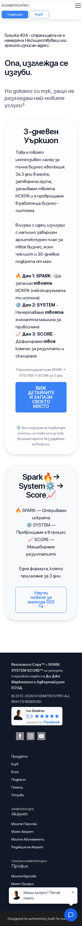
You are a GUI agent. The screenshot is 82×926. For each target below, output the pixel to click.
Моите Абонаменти (27, 839)
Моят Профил (22, 884)
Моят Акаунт (22, 832)
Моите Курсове (23, 876)
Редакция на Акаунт (27, 847)
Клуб (14, 764)
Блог (15, 772)
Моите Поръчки (24, 824)
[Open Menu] (78, 5)
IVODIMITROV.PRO (15, 5)
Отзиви (17, 795)
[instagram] (31, 736)
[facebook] (20, 736)
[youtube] (41, 736)
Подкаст (18, 780)
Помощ (17, 787)
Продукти (19, 756)
